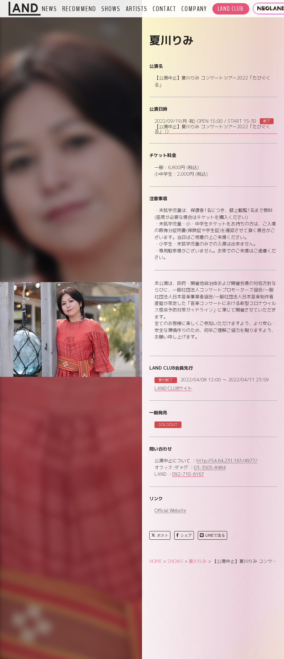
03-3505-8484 (210, 467)
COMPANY (194, 8)
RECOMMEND (79, 8)
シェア (186, 535)
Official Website (170, 510)
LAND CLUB (231, 9)
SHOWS (111, 8)
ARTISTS (137, 8)
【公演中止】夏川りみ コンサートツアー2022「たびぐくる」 (212, 129)
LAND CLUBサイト (173, 388)
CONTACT (164, 8)
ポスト (162, 535)
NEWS (49, 8)
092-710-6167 (188, 474)
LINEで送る (215, 535)
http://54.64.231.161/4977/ (226, 460)
